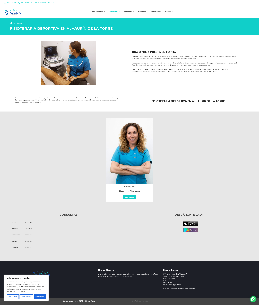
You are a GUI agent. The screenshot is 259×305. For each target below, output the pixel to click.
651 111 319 (25, 2)
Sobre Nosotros (97, 12)
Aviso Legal (166, 288)
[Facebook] (251, 3)
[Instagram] (254, 3)
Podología (128, 12)
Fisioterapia (113, 12)
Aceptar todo (40, 297)
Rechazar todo (26, 297)
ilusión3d (145, 301)
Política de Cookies (189, 288)
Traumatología (155, 12)
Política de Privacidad (177, 288)
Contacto (168, 12)
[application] (104, 11)
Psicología (142, 12)
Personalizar (12, 297)
